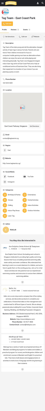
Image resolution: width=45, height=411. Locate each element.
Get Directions (34, 126)
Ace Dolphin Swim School (13, 254)
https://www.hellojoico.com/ (25, 319)
